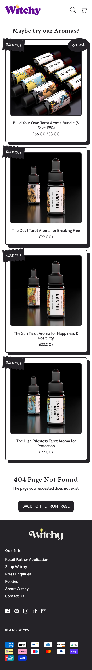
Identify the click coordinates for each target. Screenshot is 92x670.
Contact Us (14, 596)
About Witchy (17, 588)
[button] (73, 10)
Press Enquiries (18, 574)
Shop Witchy (16, 566)
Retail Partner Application (26, 559)
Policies (11, 581)
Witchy (23, 630)
